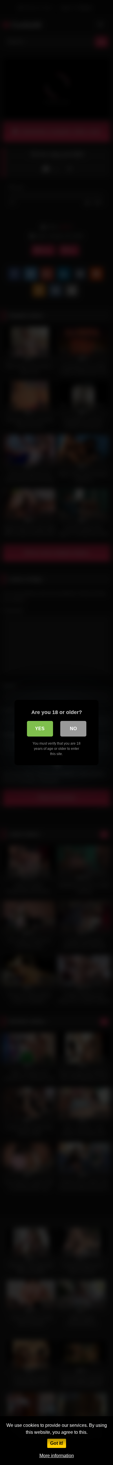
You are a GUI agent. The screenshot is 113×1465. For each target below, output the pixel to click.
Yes (40, 728)
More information (56, 1455)
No (73, 728)
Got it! (56, 1443)
